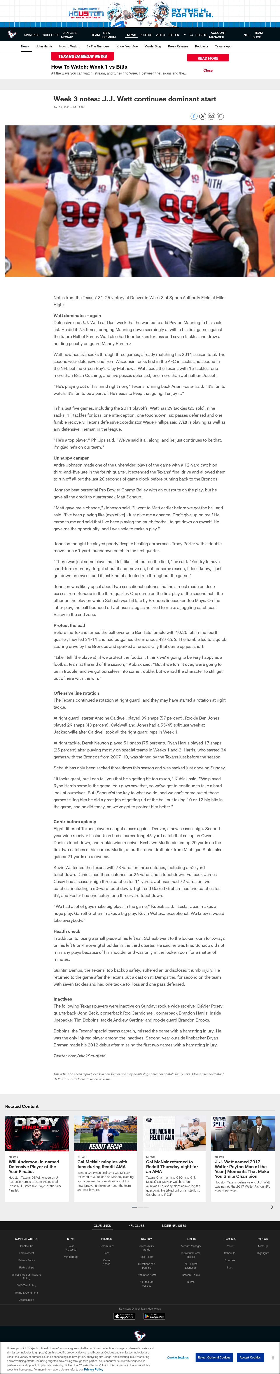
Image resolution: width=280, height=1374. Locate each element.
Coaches (230, 1260)
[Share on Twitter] (202, 118)
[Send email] (211, 118)
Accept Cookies (250, 1357)
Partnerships (26, 1267)
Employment (26, 1252)
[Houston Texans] (140, 1336)
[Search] (191, 34)
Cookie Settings (178, 1357)
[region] (140, 1358)
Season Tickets (191, 1274)
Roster (230, 1245)
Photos (106, 1238)
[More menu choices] (184, 34)
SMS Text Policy (26, 1285)
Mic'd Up (263, 1245)
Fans (106, 1252)
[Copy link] (220, 116)
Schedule (229, 1252)
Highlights (263, 1252)
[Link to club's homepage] (12, 34)
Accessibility (26, 1299)
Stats (230, 1267)
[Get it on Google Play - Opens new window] (154, 1318)
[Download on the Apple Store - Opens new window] (124, 1316)
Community (107, 1245)
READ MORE (208, 58)
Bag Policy (146, 1256)
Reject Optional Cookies (214, 1357)
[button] (134, 1207)
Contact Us (26, 1245)
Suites (190, 1281)
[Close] (208, 69)
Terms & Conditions (26, 1292)
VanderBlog (71, 1256)
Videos (263, 1238)
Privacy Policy (26, 1260)
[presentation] (273, 1208)
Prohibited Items (146, 1274)
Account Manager (190, 1245)
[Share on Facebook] (194, 118)
